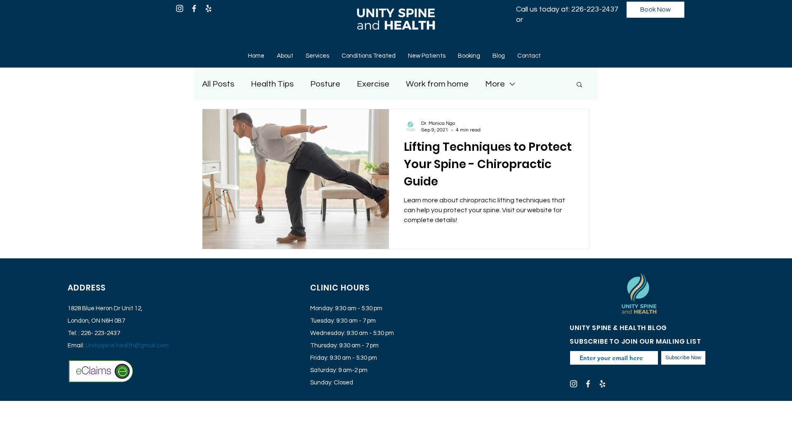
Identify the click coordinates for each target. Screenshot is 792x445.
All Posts (218, 84)
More (495, 84)
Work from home (437, 84)
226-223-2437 (594, 9)
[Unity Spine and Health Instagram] (179, 8)
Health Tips (272, 84)
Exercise (373, 84)
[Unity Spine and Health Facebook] (194, 8)
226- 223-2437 (100, 333)
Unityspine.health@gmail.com (127, 345)
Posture (325, 84)
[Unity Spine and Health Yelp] (208, 8)
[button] (579, 85)
